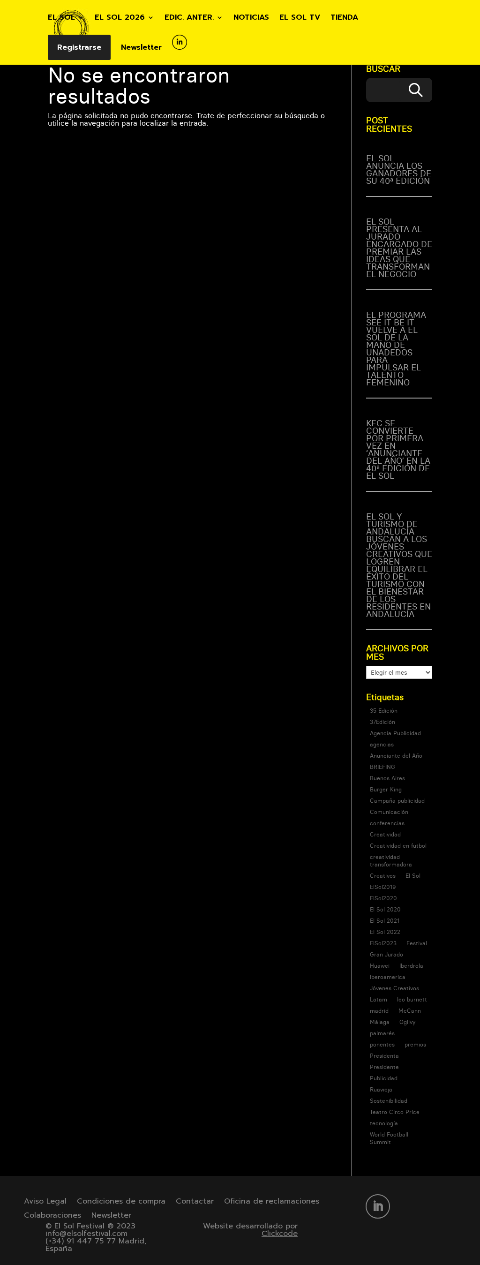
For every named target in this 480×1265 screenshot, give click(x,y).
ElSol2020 (383, 898)
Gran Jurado (386, 954)
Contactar (195, 1202)
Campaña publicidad (397, 800)
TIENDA (344, 18)
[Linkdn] (179, 50)
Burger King (386, 789)
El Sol (412, 875)
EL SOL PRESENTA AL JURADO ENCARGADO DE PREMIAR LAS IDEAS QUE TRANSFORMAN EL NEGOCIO (399, 247)
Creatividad (385, 834)
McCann (409, 1010)
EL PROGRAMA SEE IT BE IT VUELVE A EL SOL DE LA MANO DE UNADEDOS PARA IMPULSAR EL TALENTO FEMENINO (396, 348)
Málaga (380, 1021)
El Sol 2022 (385, 931)
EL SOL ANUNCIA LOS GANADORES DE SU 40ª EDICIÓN (398, 169)
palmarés (382, 1033)
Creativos (383, 875)
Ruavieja (381, 1089)
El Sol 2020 (385, 909)
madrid (379, 1010)
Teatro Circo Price (395, 1111)
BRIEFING (382, 766)
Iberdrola (411, 965)
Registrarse (79, 47)
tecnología (384, 1123)
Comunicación (389, 811)
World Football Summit (389, 1138)
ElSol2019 (383, 886)
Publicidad (384, 1078)
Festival (416, 943)
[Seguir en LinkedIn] (378, 1206)
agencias (382, 744)
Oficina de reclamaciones (271, 1202)
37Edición (382, 721)
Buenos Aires (387, 778)
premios (415, 1044)
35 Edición (384, 710)
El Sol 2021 (384, 920)
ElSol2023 (383, 943)
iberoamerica (387, 976)
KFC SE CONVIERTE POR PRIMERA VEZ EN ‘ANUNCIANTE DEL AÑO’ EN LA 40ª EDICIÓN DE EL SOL (398, 449)
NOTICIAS (251, 18)
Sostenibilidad (388, 1100)
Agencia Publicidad (395, 733)
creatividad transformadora (391, 860)
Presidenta (384, 1055)
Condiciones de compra (121, 1202)
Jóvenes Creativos (394, 988)
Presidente (384, 1066)
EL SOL (61, 18)
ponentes (382, 1044)
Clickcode (280, 1233)
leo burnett (412, 999)
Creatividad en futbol (398, 845)
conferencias (387, 823)
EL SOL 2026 (120, 18)
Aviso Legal (45, 1202)
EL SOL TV (299, 18)
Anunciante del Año (396, 755)
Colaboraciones (52, 1216)
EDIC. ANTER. (189, 18)
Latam (378, 999)
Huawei (380, 965)
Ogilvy (407, 1021)
